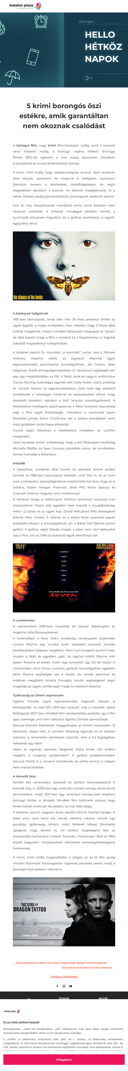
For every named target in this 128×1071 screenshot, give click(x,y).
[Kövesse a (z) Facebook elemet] (57, 986)
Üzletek (64, 998)
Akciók (103, 998)
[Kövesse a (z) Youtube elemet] (70, 986)
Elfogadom (64, 1060)
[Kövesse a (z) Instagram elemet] (64, 986)
